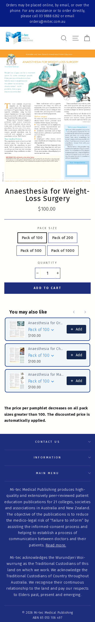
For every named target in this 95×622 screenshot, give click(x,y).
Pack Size (47, 228)
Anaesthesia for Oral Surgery (46, 323)
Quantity (48, 262)
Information (48, 457)
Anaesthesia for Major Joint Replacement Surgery (46, 374)
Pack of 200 (62, 237)
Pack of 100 (32, 237)
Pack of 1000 (62, 250)
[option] (47, 13)
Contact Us (47, 441)
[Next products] (85, 312)
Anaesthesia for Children (46, 349)
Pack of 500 (31, 250)
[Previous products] (74, 312)
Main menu (47, 473)
